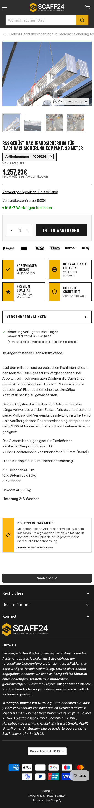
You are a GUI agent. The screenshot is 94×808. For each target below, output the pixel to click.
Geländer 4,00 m (21, 470)
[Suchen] (82, 20)
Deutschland (45, 751)
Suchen (47, 791)
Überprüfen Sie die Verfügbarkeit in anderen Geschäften (42, 341)
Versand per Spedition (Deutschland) (30, 192)
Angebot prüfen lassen (35, 547)
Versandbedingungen (27, 317)
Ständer (14, 481)
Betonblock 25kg (23, 475)
